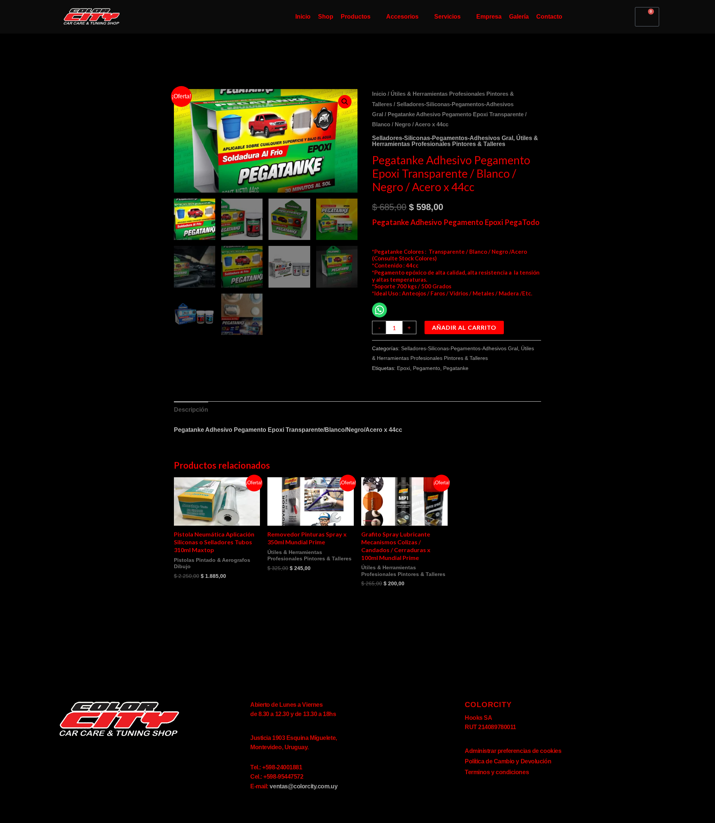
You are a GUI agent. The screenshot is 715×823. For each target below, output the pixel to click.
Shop (325, 16)
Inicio (303, 16)
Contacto (549, 16)
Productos (356, 16)
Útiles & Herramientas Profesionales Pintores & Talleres (455, 141)
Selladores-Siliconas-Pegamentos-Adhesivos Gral (442, 138)
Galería (519, 16)
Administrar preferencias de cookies (513, 751)
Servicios (447, 16)
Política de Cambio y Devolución (508, 761)
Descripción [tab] (191, 409)
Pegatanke (455, 368)
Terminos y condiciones (497, 772)
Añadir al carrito (464, 327)
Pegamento (426, 368)
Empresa (489, 16)
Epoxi (403, 368)
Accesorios (402, 16)
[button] (345, 101)
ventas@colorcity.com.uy (303, 786)
